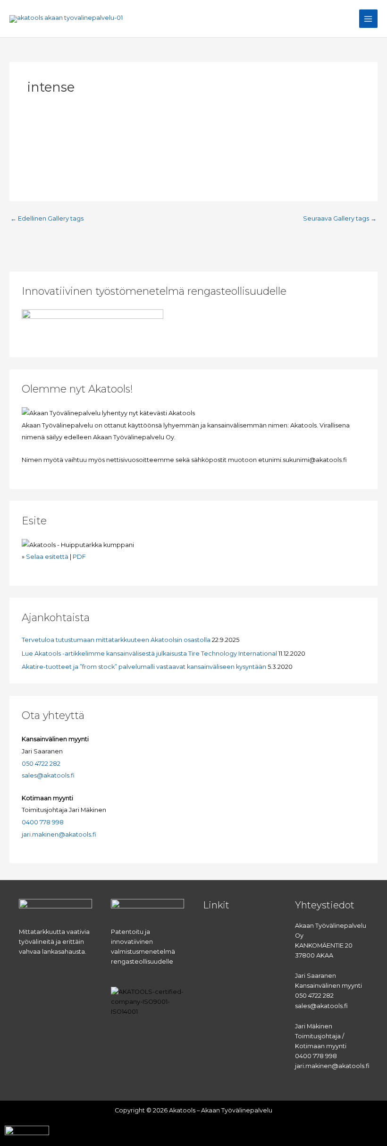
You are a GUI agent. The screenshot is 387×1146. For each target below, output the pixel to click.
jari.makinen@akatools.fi (59, 834)
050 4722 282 (41, 763)
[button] (239, 929)
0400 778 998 (43, 822)
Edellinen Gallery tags (47, 219)
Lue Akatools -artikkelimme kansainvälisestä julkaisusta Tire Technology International (149, 653)
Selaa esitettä (47, 556)
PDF (79, 556)
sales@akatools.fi (48, 775)
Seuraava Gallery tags (340, 219)
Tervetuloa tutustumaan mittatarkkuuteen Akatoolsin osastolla (116, 639)
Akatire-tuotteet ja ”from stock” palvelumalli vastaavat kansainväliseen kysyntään (144, 666)
